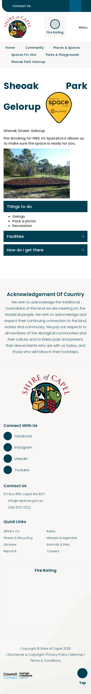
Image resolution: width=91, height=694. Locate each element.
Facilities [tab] (15, 236)
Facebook (23, 436)
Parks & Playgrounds (62, 54)
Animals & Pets (58, 544)
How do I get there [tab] (25, 250)
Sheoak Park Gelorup (28, 62)
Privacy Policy (57, 654)
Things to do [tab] (19, 206)
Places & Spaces (66, 47)
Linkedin (21, 458)
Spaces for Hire (23, 54)
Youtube (22, 470)
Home (10, 47)
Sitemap (76, 654)
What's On (12, 531)
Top (83, 683)
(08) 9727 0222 (19, 507)
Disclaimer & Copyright (26, 654)
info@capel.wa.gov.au (25, 500)
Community (34, 47)
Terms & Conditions (45, 660)
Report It (10, 551)
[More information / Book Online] (59, 107)
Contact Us (21, 6)
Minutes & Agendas (62, 538)
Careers (53, 551)
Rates (51, 531)
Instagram (23, 447)
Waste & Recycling (18, 538)
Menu (83, 27)
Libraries (10, 544)
